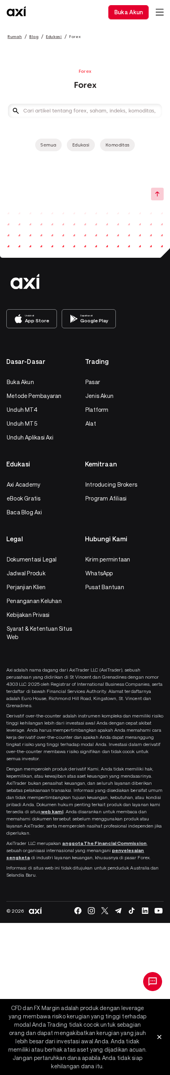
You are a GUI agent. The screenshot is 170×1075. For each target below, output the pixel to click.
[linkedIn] (145, 911)
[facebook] (78, 911)
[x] (105, 911)
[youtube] (158, 911)
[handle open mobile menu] (159, 12)
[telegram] (118, 911)
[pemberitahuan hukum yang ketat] (159, 1037)
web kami (51, 811)
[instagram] (91, 911)
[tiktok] (132, 911)
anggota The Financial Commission (104, 843)
